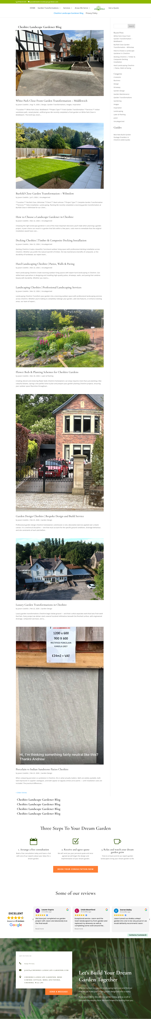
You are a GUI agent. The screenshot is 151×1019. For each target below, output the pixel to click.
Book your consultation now (76, 869)
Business (117, 80)
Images (69, 105)
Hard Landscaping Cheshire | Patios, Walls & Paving (45, 264)
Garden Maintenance (121, 94)
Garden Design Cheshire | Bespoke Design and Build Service (50, 516)
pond (116, 118)
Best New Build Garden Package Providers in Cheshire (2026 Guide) (122, 137)
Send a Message (59, 991)
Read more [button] (39, 929)
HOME (32, 8)
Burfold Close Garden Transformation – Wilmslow (45, 193)
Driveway (117, 87)
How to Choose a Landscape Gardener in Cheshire (45, 217)
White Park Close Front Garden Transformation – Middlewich (51, 100)
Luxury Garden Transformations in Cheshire (41, 604)
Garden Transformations (48, 8)
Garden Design (46, 520)
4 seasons (117, 77)
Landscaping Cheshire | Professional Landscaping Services (48, 287)
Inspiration (77, 105)
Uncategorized (44, 197)
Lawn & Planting (47, 376)
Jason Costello (23, 105)
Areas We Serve (81, 8)
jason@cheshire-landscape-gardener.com (46, 970)
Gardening (117, 101)
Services (66, 8)
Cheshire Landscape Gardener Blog (68, 13)
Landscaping (118, 111)
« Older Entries (21, 793)
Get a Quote (114, 8)
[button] (149, 919)
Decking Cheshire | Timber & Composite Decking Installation (51, 240)
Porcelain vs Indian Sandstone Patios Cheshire (42, 769)
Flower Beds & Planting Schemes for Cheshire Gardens (47, 372)
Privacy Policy (91, 13)
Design (43, 105)
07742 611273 (21, 2)
